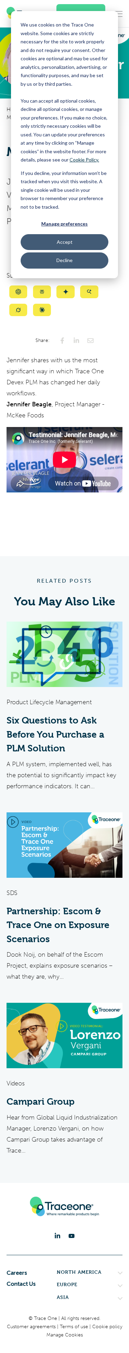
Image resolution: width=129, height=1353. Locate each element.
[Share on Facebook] (62, 340)
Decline (64, 260)
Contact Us (21, 1283)
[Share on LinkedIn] (76, 340)
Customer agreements (32, 1327)
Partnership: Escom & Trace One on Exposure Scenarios (58, 925)
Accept (65, 242)
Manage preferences (64, 224)
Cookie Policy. (84, 160)
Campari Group (41, 1101)
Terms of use (74, 1327)
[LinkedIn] (57, 1236)
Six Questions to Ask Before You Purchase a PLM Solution (55, 734)
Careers (17, 1272)
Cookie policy (107, 1327)
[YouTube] (71, 1236)
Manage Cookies (64, 1335)
